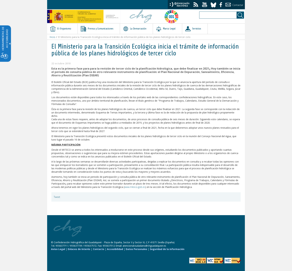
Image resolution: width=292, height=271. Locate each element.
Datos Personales (136, 249)
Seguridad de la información (167, 249)
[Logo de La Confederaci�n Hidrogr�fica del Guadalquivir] (141, 16)
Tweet (57, 197)
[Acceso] (179, 4)
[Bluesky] (213, 4)
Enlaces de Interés (79, 249)
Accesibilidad (115, 249)
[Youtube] (204, 5)
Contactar (237, 5)
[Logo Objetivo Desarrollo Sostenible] (173, 16)
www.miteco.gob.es (134, 187)
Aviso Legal (58, 249)
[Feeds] (196, 5)
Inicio (52, 37)
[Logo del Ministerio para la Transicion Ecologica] (84, 16)
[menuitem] (62, 29)
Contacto (98, 249)
